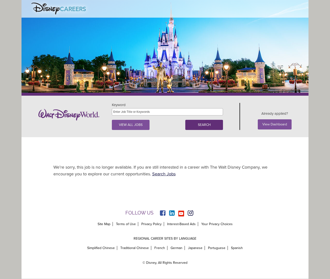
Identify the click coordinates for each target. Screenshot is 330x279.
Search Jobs (164, 174)
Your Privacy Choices (217, 224)
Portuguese (216, 248)
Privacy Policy (151, 224)
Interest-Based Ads (181, 224)
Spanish (237, 248)
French (159, 248)
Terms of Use (126, 224)
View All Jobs (131, 125)
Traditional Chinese (134, 248)
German (176, 248)
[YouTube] (181, 213)
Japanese (195, 248)
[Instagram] (190, 213)
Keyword (119, 105)
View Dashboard (274, 124)
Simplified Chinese (101, 248)
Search (204, 125)
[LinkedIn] (172, 213)
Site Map (104, 224)
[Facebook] (162, 213)
